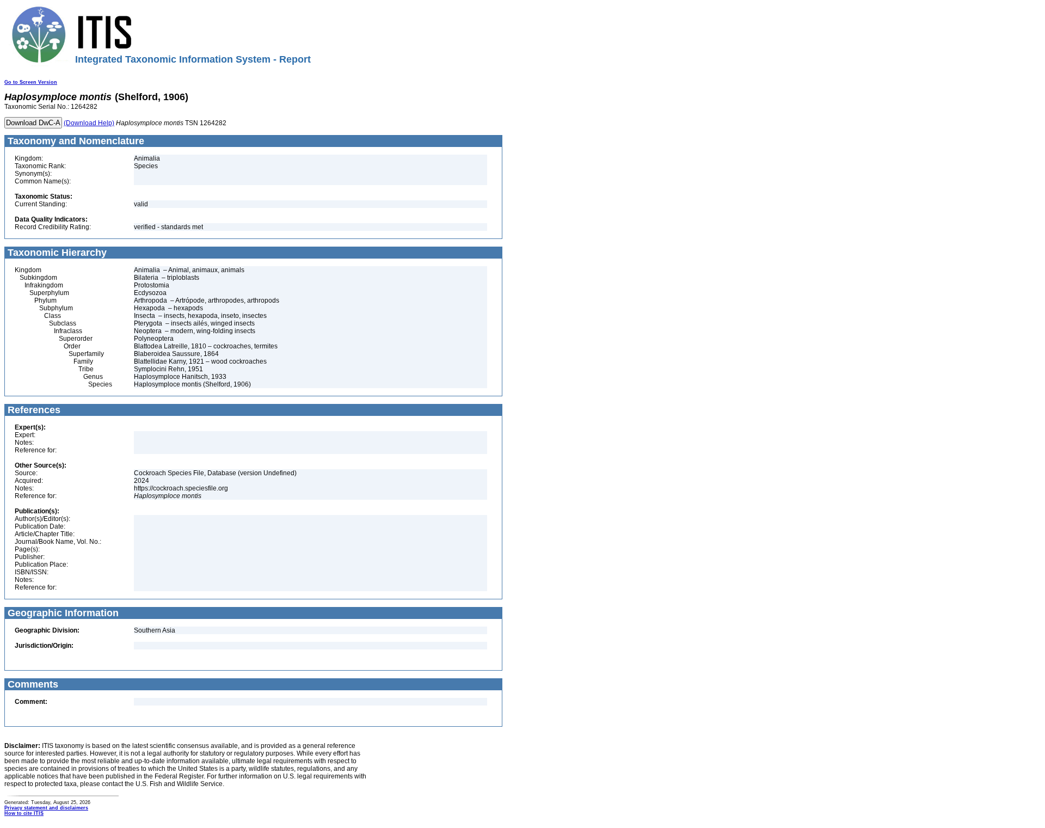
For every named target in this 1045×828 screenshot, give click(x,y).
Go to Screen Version (30, 82)
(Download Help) (89, 123)
